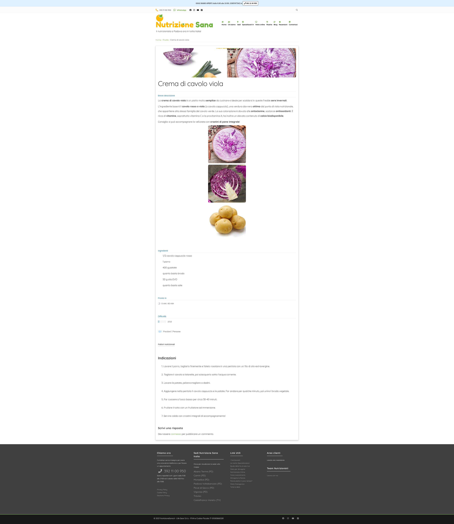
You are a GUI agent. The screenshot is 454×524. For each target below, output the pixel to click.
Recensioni (283, 25)
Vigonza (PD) (200, 491)
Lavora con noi (272, 475)
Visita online (260, 25)
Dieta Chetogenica (237, 484)
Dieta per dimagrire (237, 469)
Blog (275, 25)
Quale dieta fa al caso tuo (240, 466)
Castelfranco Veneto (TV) (207, 500)
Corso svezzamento (237, 475)
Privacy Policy (162, 490)
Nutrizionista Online (237, 472)
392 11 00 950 (251, 3)
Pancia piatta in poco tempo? (241, 481)
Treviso (197, 496)
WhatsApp (181, 10)
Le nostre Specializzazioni (240, 463)
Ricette (269, 25)
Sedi (239, 25)
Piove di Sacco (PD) (204, 487)
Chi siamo (232, 25)
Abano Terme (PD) (203, 471)
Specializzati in (248, 25)
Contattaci (293, 25)
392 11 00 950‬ (174, 471)
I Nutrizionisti (235, 460)
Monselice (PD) (201, 479)
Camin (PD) (200, 475)
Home (224, 25)
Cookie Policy (162, 492)
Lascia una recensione (275, 460)
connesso (176, 433)
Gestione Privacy (163, 495)
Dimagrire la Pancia (237, 478)
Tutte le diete (235, 487)
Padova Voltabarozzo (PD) (208, 483)
